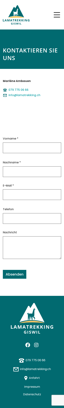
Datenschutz (32, 394)
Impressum (32, 387)
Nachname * (12, 162)
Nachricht (10, 232)
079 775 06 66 (18, 90)
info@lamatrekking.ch (24, 95)
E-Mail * (8, 186)
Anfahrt (34, 378)
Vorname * (10, 139)
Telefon (8, 209)
